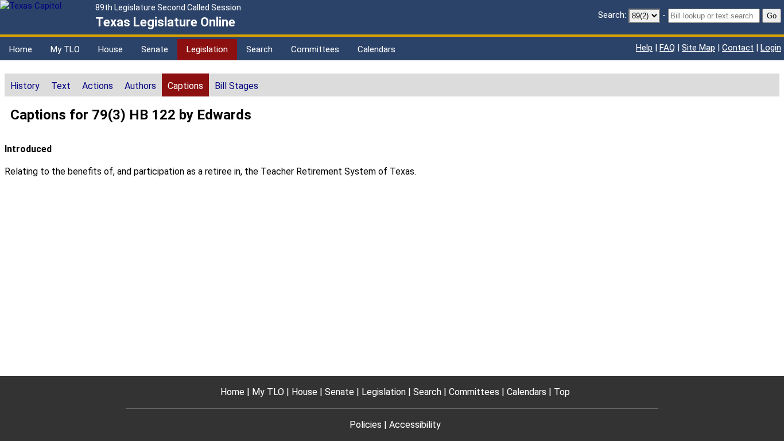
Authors (140, 85)
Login (770, 47)
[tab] (25, 85)
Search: (612, 15)
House (110, 49)
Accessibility (415, 424)
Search (259, 49)
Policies (366, 424)
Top (562, 391)
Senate (154, 49)
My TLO (65, 49)
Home (20, 49)
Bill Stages (236, 85)
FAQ (667, 47)
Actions (97, 85)
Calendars (376, 49)
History (25, 85)
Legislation (207, 49)
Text (61, 85)
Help (644, 47)
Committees (315, 49)
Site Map (698, 47)
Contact (738, 47)
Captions (185, 85)
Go (772, 15)
